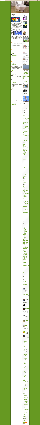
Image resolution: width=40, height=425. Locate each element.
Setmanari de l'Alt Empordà (25, 190)
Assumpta (13, 74)
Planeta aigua (24, 217)
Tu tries (24, 389)
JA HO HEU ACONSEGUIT (25, 201)
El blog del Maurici (25, 167)
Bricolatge (24, 347)
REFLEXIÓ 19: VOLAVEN (25, 176)
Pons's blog (24, 154)
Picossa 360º (24, 228)
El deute (24, 180)
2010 (23, 393)
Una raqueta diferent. (25, 405)
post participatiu (25, 377)
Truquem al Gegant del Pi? (25, 159)
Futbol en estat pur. (25, 410)
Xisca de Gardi (24, 234)
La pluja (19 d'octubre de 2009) (26, 76)
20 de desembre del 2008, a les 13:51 (15, 64)
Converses (24, 350)
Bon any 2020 (24, 182)
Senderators (24, 283)
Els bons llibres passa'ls (26, 355)
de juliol (24, 416)
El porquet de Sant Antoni (25, 240)
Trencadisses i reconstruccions (25, 242)
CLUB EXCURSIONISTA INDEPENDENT (25, 152)
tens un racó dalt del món (25, 150)
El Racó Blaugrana (25, 275)
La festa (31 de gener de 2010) (25, 81)
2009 (23, 394)
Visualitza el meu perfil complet (26, 423)
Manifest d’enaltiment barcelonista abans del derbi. (26, 404)
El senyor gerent (24, 186)
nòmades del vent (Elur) (25, 196)
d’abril (24, 418)
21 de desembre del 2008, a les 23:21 (15, 82)
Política (24, 376)
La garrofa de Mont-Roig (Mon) (26, 265)
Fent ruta (24, 277)
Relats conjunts (24, 156)
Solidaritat (24, 385)
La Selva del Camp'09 (25, 140)
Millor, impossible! (25, 399)
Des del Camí (24, 164)
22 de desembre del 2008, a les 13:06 (15, 87)
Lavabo (24, 367)
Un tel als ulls (24, 259)
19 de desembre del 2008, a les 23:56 (15, 59)
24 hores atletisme (25, 341)
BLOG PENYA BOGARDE (25, 147)
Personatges (25, 375)
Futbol (24, 362)
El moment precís (24, 233)
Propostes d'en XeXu (25, 381)
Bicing (24, 346)
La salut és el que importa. (26, 397)
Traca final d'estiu (24, 161)
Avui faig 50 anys (24, 211)
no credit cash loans (25, 253)
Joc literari (24, 366)
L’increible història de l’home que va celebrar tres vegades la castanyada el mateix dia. (26, 309)
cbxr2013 (24, 250)
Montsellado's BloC (25, 243)
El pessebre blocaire (25, 354)
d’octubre (25, 414)
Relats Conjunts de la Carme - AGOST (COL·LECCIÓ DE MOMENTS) (25, 144)
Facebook (24, 359)
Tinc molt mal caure (25, 248)
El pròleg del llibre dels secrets (25, 205)
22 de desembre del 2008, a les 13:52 (15, 104)
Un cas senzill (24, 174)
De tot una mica (24, 145)
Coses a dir (24, 185)
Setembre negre (24, 149)
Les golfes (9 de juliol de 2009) (26, 74)
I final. (23, 245)
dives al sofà (24, 264)
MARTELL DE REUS (25, 254)
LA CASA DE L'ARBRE (25, 231)
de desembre (25, 395)
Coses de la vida (25, 351)
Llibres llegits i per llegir (25, 212)
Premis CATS (25, 379)
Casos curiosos (25, 349)
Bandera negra (24, 236)
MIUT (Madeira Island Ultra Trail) (26, 115)
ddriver (13, 70)
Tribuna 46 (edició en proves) (25, 267)
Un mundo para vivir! (25, 170)
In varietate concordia (25, 188)
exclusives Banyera (25, 358)
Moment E (24, 371)
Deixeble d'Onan (24, 251)
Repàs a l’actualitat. (25, 412)
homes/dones (25, 363)
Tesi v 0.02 (24, 208)
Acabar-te (24, 200)
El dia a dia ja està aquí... (25, 256)
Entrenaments (25, 357)
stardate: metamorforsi (25, 158)
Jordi (13, 88)
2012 (23, 392)
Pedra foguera (24, 281)
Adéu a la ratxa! (25, 406)
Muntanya (24, 372)
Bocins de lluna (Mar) (25, 206)
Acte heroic (24, 342)
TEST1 (23, 239)
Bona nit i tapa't (24, 177)
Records (24, 383)
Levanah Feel (24, 237)
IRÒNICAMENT (24, 229)
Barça (13, 39)
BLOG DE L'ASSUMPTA (25, 162)
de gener (24, 420)
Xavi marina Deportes (25, 183)
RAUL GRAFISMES (25, 284)
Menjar (24, 370)
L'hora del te (24, 246)
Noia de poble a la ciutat (25, 209)
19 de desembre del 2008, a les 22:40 (15, 55)
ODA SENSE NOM (24, 195)
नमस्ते (23, 270)
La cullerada (24, 191)
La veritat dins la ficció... (25, 257)
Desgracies (24, 353)
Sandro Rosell (25, 384)
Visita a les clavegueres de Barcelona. (26, 315)
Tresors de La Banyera (25, 388)
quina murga (24, 262)
